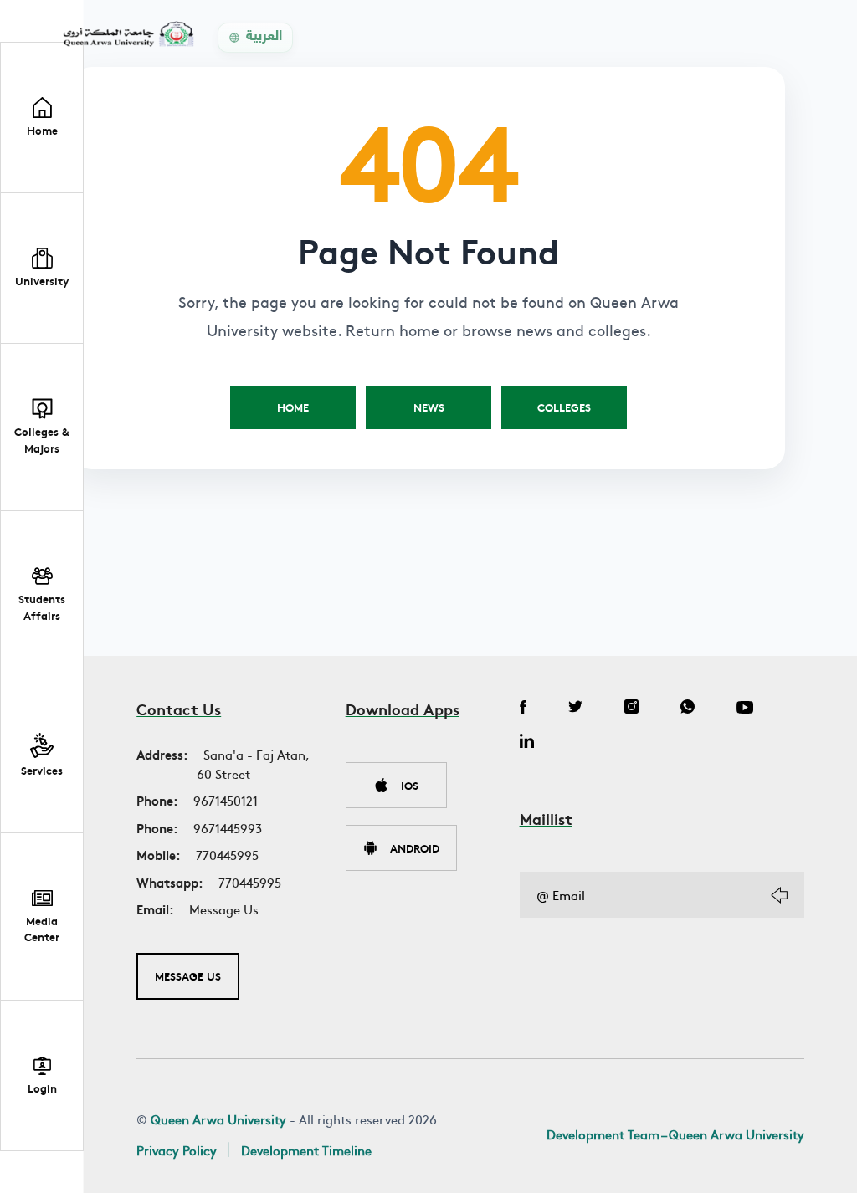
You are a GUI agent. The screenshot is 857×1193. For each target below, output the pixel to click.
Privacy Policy (176, 1150)
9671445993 (227, 828)
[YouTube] (744, 708)
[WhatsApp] (687, 708)
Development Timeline (306, 1150)
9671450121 (225, 800)
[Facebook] (523, 708)
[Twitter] (575, 708)
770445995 (227, 854)
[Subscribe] (779, 895)
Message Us (224, 909)
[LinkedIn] (527, 743)
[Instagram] (631, 708)
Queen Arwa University (218, 1119)
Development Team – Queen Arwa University (675, 1134)
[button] (42, 268)
